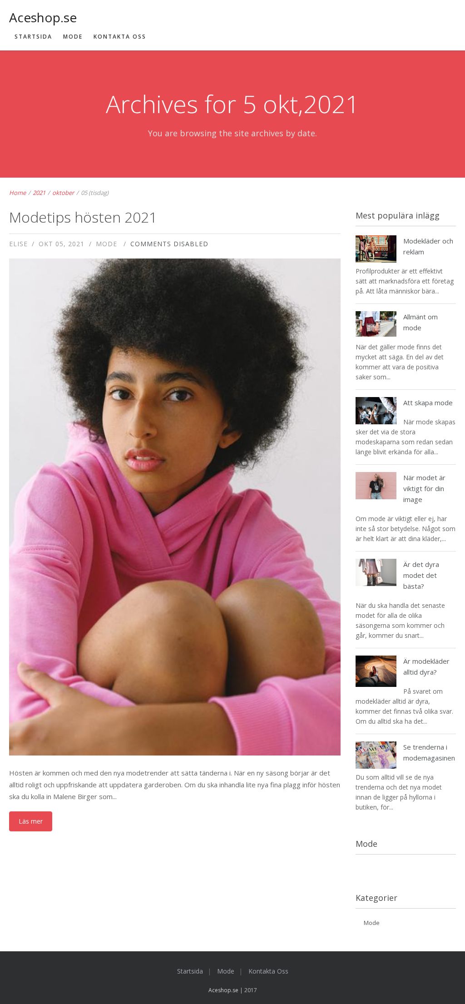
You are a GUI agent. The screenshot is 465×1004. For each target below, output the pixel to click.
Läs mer (31, 821)
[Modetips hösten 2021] (175, 556)
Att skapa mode (428, 402)
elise (18, 243)
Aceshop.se (223, 990)
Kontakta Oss (120, 36)
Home (17, 193)
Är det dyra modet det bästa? (421, 575)
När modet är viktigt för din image (424, 488)
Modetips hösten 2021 (83, 217)
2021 (39, 193)
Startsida (33, 36)
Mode (73, 36)
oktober (63, 193)
